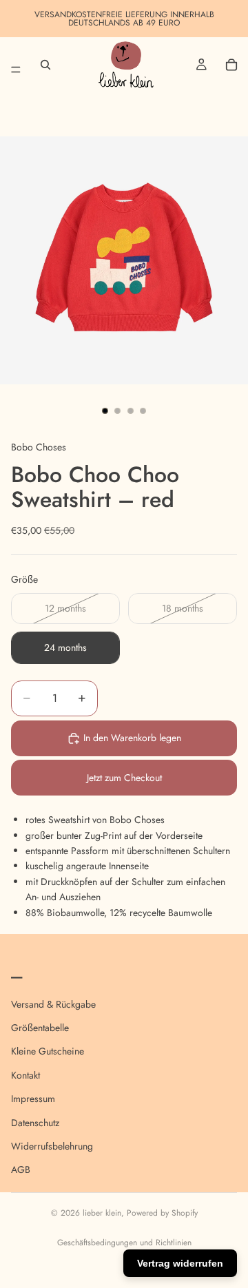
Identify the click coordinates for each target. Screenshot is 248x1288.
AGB (20, 1169)
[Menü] (16, 65)
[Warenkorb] (231, 65)
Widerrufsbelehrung (52, 1146)
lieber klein (102, 1213)
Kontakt (25, 1075)
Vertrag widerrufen (180, 1263)
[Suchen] (45, 65)
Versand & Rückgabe (53, 1004)
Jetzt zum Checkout (124, 778)
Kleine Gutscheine (47, 1051)
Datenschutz (35, 1122)
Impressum (33, 1098)
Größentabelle (40, 1028)
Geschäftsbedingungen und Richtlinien (124, 1242)
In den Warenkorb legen (132, 738)
